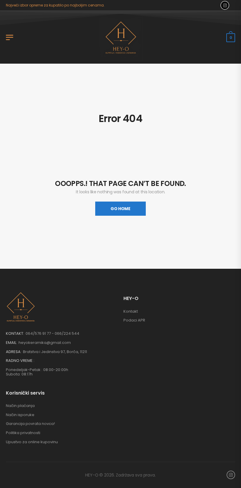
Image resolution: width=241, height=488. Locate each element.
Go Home (120, 209)
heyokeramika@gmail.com (45, 342)
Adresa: (13, 352)
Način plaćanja (20, 405)
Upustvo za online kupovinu (32, 442)
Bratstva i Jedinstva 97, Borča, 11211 (55, 352)
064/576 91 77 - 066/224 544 (52, 333)
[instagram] (224, 5)
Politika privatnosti (23, 433)
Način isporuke (20, 415)
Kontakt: (15, 333)
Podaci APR (134, 320)
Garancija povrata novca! (30, 423)
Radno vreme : (20, 360)
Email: (11, 342)
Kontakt (130, 311)
